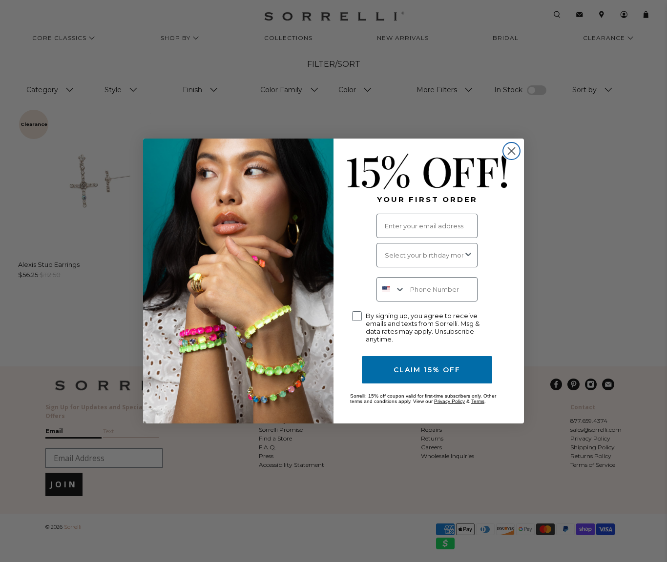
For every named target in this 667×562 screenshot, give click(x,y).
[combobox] (424, 255)
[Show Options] (468, 255)
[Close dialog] (511, 151)
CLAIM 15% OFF (427, 369)
